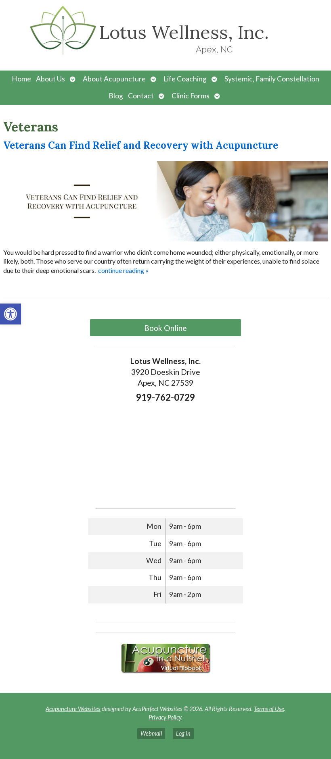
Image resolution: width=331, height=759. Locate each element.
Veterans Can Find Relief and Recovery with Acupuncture (140, 145)
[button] (10, 314)
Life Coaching (185, 79)
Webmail (151, 733)
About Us (50, 79)
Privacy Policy (165, 717)
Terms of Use (269, 708)
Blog (116, 95)
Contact (141, 95)
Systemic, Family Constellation (271, 79)
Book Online (165, 328)
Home (21, 79)
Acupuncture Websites (73, 708)
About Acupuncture (114, 79)
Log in (183, 733)
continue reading (123, 270)
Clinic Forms (190, 95)
